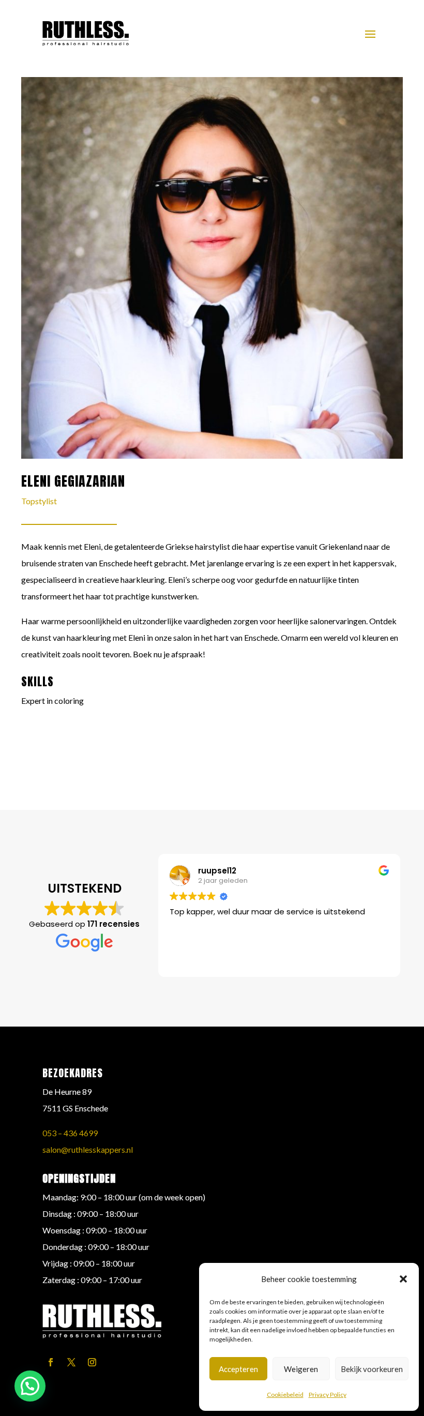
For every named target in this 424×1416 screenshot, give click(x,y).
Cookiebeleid (285, 1394)
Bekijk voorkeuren (372, 1369)
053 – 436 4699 (70, 1133)
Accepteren (238, 1369)
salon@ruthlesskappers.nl (87, 1149)
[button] (403, 1279)
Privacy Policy (327, 1394)
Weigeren (301, 1369)
